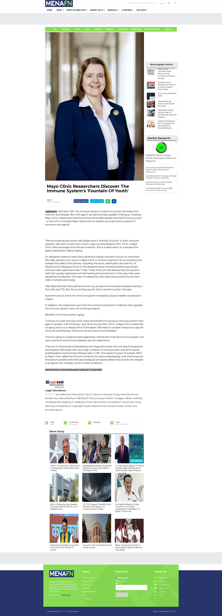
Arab (77, 29)
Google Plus (164, 585)
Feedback (86, 599)
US (52, 29)
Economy (123, 29)
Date (49, 200)
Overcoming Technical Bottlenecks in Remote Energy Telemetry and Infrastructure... (160, 170)
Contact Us (86, 585)
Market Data (96, 10)
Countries (127, 10)
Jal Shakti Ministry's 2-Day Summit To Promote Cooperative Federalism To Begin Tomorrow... (127, 507)
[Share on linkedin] (114, 201)
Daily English (122, 578)
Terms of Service (89, 578)
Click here (66, 595)
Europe (65, 29)
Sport (166, 29)
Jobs (84, 595)
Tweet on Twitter (97, 201)
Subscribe (122, 594)
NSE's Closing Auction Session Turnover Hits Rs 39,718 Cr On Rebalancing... (64, 506)
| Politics (109, 29)
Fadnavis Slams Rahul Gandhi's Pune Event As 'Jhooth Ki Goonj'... (64, 547)
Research (112, 10)
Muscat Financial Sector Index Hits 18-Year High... (166, 103)
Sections (141, 10)
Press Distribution (76, 10)
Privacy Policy (88, 581)
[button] (169, 3)
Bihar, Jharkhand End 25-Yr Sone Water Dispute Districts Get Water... (128, 547)
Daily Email (163, 588)
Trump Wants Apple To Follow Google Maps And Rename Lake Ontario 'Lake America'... (129, 468)
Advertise (86, 588)
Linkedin (162, 592)
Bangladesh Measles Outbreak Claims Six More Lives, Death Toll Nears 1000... (97, 468)
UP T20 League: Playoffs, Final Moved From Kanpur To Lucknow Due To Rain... (97, 506)
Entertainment (148, 29)
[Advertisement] (112, 19)
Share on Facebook (81, 201)
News (59, 10)
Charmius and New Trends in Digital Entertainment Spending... (159, 183)
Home (49, 10)
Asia (87, 29)
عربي (162, 3)
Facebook (163, 578)
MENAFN (51, 211)
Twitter (162, 581)
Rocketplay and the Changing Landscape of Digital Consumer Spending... (161, 177)
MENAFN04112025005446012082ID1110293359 (73, 369)
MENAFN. (63, 611)
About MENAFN (89, 592)
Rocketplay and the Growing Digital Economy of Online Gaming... (159, 189)
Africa (97, 29)
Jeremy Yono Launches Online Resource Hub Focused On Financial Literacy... (166, 73)
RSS (161, 595)
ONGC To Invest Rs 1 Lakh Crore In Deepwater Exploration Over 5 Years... (64, 468)
